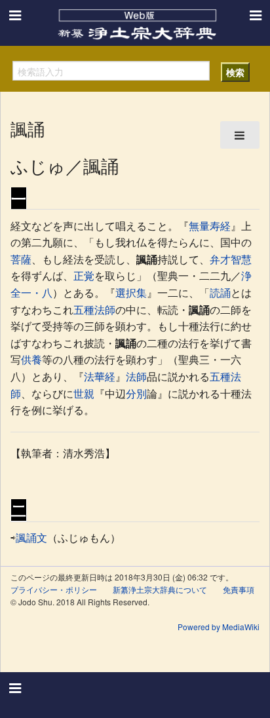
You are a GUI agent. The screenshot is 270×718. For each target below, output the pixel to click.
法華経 (99, 376)
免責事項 (238, 589)
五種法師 (94, 309)
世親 (83, 393)
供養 (31, 359)
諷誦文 (31, 537)
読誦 (220, 292)
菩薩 (20, 259)
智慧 (241, 259)
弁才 (220, 259)
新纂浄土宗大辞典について (160, 589)
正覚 (83, 275)
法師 (136, 376)
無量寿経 (210, 225)
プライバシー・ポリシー (53, 589)
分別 (136, 393)
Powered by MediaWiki (219, 626)
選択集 (131, 292)
